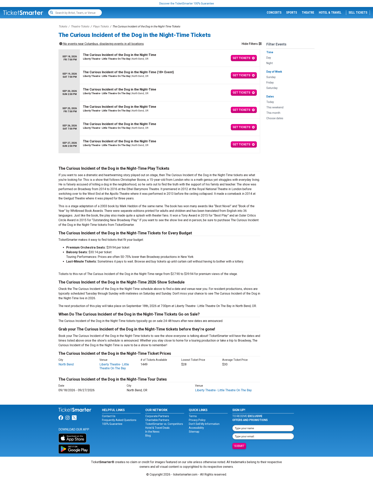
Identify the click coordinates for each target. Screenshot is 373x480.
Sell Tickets (358, 12)
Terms (193, 416)
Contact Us (108, 416)
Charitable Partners (157, 420)
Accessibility (196, 427)
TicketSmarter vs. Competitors (164, 423)
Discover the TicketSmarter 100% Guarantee (186, 3)
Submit (239, 446)
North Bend (66, 364)
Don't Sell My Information (204, 423)
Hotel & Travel (330, 12)
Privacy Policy (197, 420)
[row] (159, 58)
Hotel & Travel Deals (157, 427)
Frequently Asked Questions (119, 420)
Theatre (308, 12)
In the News (152, 431)
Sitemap (194, 431)
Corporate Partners (157, 416)
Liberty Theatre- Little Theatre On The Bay (114, 366)
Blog (148, 435)
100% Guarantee (112, 423)
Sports (291, 12)
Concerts (274, 12)
